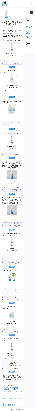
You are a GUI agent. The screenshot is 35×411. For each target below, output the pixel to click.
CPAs (9, 3)
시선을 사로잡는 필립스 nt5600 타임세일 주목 (29, 31)
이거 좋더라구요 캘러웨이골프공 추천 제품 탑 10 (9, 404)
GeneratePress (21, 409)
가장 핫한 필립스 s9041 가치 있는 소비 (29, 27)
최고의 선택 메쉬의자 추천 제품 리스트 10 (11, 388)
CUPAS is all (30, 3)
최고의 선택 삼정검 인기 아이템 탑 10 (10, 389)
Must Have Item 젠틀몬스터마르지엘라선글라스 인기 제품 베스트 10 (12, 405)
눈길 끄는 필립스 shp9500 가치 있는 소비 (29, 24)
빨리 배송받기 (12, 66)
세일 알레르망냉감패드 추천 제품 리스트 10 (11, 387)
